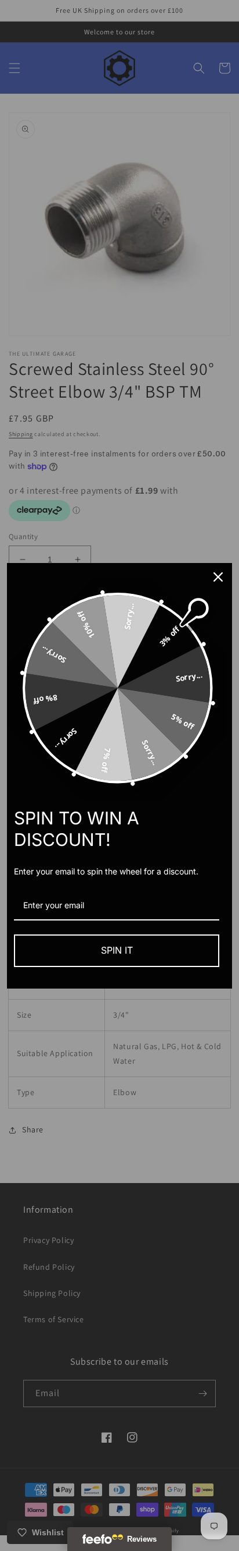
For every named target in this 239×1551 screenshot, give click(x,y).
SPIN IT (117, 950)
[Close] (218, 577)
